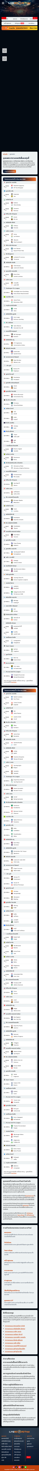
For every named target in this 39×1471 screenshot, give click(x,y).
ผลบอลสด (13, 682)
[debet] (19, 1460)
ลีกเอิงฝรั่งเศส (5, 1452)
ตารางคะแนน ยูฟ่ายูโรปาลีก (13, 1351)
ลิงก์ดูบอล (19, 23)
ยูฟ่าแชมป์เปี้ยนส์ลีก (6, 1455)
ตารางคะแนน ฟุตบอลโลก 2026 (15, 1326)
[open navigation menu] (3, 3)
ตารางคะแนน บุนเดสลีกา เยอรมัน (15, 1337)
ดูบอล (28, 1441)
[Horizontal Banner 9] (19, 99)
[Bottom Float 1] (19, 1468)
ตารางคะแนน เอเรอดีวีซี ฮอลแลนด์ (15, 1346)
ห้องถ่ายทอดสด (29, 1196)
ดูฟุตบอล (29, 1444)
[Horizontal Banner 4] (19, 59)
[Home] (19, 3)
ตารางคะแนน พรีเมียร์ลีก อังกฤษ (15, 1328)
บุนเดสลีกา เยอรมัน (6, 1449)
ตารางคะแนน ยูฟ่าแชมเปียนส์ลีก (15, 1348)
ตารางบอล (17, 1446)
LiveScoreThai (30, 1438)
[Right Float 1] (35, 28)
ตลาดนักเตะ (31, 23)
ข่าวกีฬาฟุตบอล (18, 1438)
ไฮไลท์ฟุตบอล (24, 19)
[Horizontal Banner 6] (19, 75)
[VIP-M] (19, 11)
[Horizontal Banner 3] (19, 51)
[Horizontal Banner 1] (19, 35)
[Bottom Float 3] (19, 1463)
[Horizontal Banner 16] (19, 139)
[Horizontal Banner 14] (19, 131)
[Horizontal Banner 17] (19, 147)
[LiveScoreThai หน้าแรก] (19, 1432)
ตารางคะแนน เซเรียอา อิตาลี (13, 1334)
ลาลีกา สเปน (4, 1444)
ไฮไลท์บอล (30, 1213)
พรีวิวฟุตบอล (7, 23)
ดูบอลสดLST (30, 1446)
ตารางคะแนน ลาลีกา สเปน (13, 1331)
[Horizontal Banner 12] (19, 115)
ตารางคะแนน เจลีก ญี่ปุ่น (12, 1343)
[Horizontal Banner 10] (19, 107)
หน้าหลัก (5, 154)
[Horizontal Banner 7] (19, 83)
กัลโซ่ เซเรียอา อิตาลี (6, 1446)
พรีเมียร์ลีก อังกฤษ (6, 1441)
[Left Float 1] (4, 28)
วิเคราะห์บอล (20, 1215)
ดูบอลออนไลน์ (5, 1438)
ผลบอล (15, 19)
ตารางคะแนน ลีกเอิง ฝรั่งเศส (14, 1340)
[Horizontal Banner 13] (19, 123)
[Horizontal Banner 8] (19, 91)
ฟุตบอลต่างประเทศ (19, 1441)
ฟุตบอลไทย (17, 1444)
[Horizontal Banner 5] (19, 67)
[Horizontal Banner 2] (19, 43)
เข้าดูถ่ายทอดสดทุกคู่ (9, 171)
